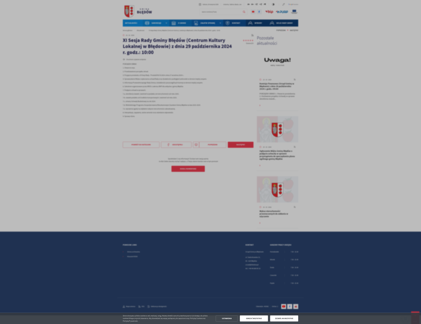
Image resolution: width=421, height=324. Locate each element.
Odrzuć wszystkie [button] (254, 318)
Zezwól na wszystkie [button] (284, 318)
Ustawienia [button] (227, 318)
